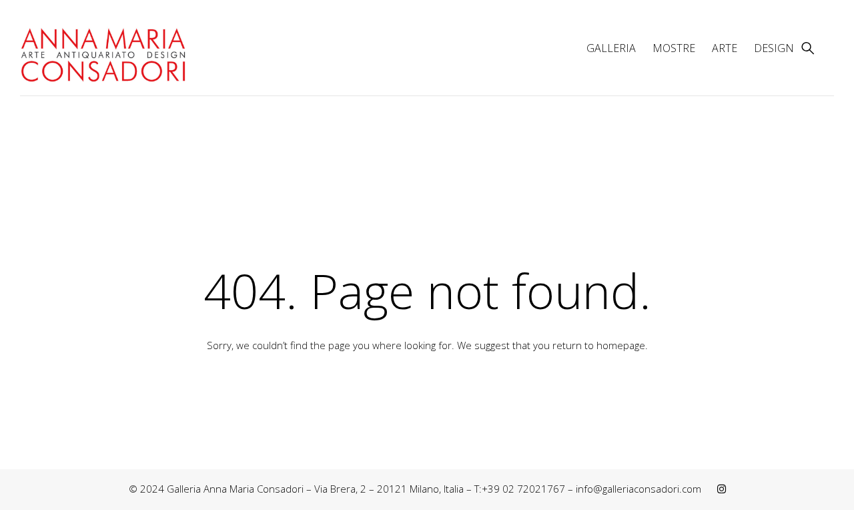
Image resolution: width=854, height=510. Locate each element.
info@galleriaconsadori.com (638, 488)
